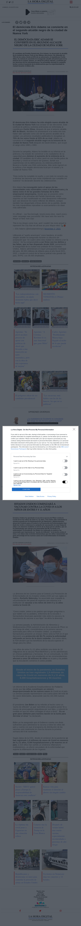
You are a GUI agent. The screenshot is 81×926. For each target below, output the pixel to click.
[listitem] (40, 457)
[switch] (65, 461)
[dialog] (40, 463)
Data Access (40, 496)
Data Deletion (29, 496)
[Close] (75, 430)
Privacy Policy (51, 496)
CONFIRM (26, 489)
